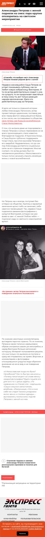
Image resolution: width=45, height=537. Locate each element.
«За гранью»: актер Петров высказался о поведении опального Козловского (20, 292)
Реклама (33, 515)
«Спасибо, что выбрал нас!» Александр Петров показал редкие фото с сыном (21, 79)
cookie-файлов (35, 529)
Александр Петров (22, 412)
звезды (34, 412)
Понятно (22, 533)
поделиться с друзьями (23, 30)
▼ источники (7, 478)
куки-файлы (10, 519)
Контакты (12, 515)
